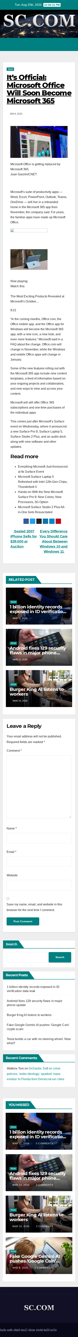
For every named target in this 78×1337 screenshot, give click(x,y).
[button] (56, 44)
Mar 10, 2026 (21, 1185)
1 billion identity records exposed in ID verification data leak (38, 611)
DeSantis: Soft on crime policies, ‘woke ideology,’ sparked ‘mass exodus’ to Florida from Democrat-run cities (35, 1074)
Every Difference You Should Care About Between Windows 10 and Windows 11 (53, 541)
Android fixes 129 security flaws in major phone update (38, 652)
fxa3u (3, 1329)
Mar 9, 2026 (20, 1268)
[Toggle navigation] (71, 44)
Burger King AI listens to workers (37, 692)
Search (11, 944)
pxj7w (53, 1329)
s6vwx (31, 1329)
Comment (14, 750)
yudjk (10, 1329)
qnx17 (24, 1329)
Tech (10, 69)
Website (12, 875)
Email (11, 851)
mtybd (39, 1329)
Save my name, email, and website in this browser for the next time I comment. (34, 907)
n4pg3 (16, 1329)
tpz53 (47, 1329)
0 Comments (44, 1143)
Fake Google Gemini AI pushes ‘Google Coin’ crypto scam (34, 1261)
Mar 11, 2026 (20, 1143)
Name (12, 828)
